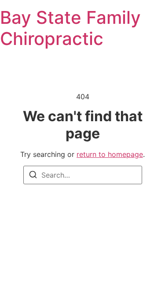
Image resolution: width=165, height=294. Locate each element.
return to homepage (110, 154)
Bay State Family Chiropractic (70, 28)
